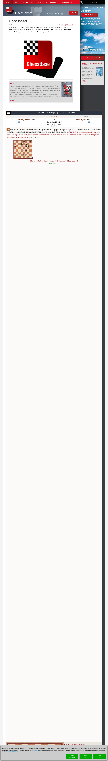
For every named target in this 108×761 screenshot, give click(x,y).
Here (35, 750)
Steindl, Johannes (24, 119)
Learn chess (67, 2)
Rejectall (85, 756)
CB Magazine (42, 2)
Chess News (23, 13)
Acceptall (99, 756)
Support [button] (54, 2)
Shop (8, 2)
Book (22, 116)
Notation (54, 116)
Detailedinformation (72, 756)
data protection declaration (11, 751)
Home (17, 2)
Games (86, 116)
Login (94, 2)
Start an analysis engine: (74, 744)
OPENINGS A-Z (28, 2)
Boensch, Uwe (81, 119)
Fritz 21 (13, 83)
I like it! (63, 25)
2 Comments (69, 25)
